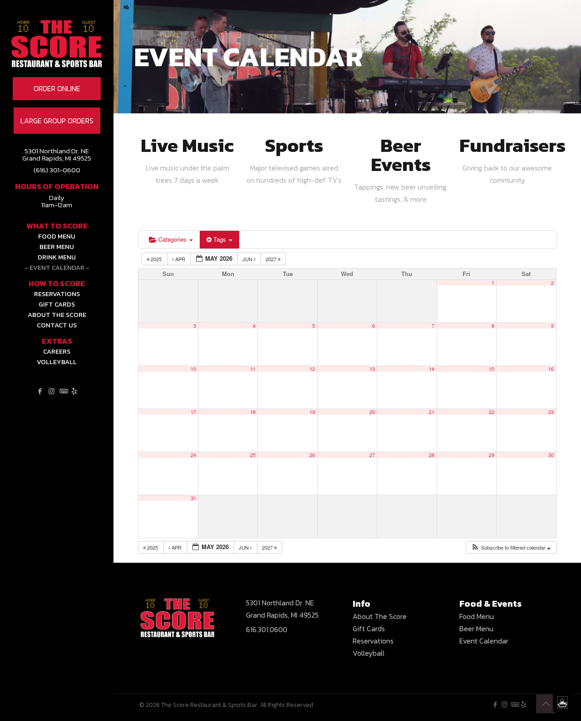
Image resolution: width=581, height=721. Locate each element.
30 (551, 455)
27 (372, 455)
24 (193, 455)
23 (551, 412)
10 (193, 368)
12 (312, 368)
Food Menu (476, 616)
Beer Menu (476, 628)
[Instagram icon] (51, 391)
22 (491, 412)
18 (253, 412)
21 (431, 412)
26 (312, 455)
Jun (248, 259)
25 (253, 455)
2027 (272, 259)
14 (431, 368)
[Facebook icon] (40, 391)
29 (491, 455)
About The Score (380, 616)
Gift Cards (369, 628)
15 (491, 368)
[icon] (74, 391)
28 (431, 455)
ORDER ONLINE (57, 88)
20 (372, 412)
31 (193, 498)
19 (312, 412)
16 (551, 368)
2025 (156, 259)
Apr (180, 259)
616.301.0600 (266, 629)
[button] (510, 547)
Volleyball (368, 653)
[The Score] (56, 56)
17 (193, 412)
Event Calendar (483, 640)
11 (253, 368)
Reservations (373, 640)
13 (372, 368)
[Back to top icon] (545, 703)
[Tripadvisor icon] (62, 391)
